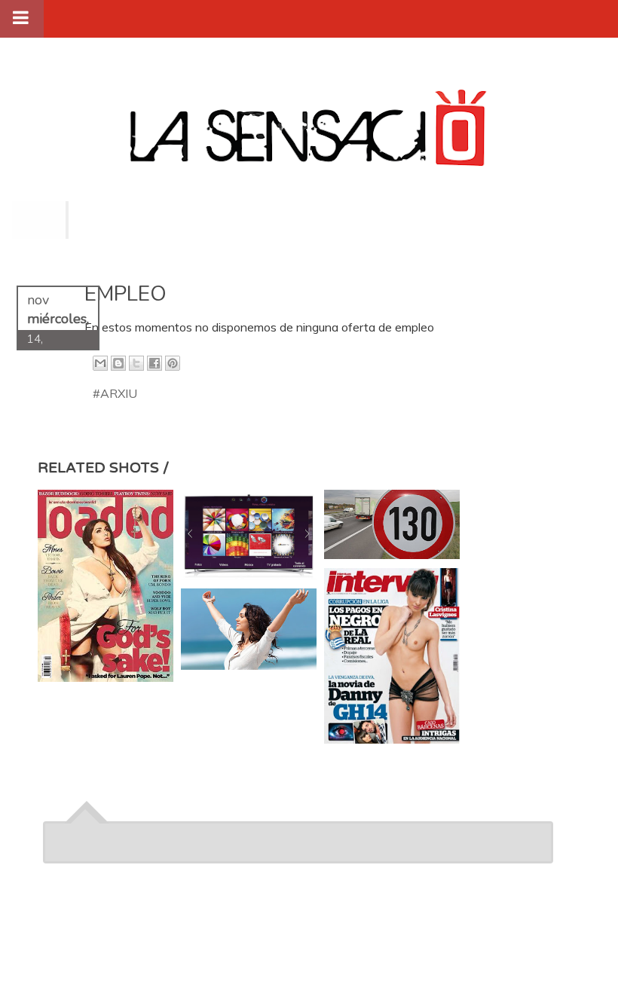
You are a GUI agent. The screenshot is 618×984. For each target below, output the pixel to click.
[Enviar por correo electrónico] (100, 363)
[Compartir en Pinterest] (172, 363)
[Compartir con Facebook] (154, 363)
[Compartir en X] (136, 363)
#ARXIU (115, 393)
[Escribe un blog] (118, 363)
